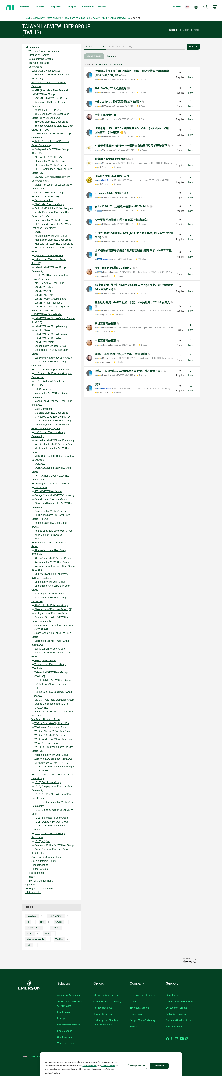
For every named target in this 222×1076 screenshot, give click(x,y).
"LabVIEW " (32, 916)
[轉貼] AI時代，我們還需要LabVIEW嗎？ (118, 101)
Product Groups (39, 865)
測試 (97, 384)
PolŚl (37, 538)
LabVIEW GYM (42, 291)
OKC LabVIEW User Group (49, 192)
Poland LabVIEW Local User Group (53, 530)
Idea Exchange (36, 873)
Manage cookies (137, 1066)
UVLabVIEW (41, 707)
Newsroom (136, 1014)
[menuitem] (25, 7)
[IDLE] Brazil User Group (47, 782)
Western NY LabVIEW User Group (52, 731)
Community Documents (40, 59)
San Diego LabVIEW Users (49, 593)
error (42, 922)
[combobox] (145, 47)
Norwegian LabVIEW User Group (52, 483)
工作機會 (59, 939)
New (190, 77)
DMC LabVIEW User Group (49, 204)
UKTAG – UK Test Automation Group (54, 700)
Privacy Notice (90, 1065)
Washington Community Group (50, 727)
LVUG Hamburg (42, 389)
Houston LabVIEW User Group (50, 236)
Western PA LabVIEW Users (49, 735)
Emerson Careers (139, 1007)
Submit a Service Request (180, 1020)
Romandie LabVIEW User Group (51, 562)
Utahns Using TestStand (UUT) (51, 703)
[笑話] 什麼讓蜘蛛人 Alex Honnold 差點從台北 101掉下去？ (129, 370)
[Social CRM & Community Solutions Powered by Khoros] (189, 960)
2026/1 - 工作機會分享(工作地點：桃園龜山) (121, 353)
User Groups (54, 17)
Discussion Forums (38, 55)
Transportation (65, 1043)
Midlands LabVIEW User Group (51, 412)
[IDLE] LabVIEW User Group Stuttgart (54, 766)
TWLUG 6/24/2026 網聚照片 (111, 88)
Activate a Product (176, 1014)
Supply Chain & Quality (142, 1020)
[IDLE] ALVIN (41, 770)
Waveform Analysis (35, 939)
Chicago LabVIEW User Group (50, 161)
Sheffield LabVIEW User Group (51, 605)
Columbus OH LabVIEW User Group (54, 845)
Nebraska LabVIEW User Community (54, 440)
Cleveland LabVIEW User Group (51, 165)
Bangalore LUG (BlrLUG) (47, 110)
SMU (46, 933)
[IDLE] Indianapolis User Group (51, 817)
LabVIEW (56, 927)
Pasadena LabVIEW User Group (51, 511)
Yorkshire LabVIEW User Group (51, 755)
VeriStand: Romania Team (45, 719)
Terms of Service (102, 1014)
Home (28, 17)
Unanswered (116, 64)
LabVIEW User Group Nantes (50, 298)
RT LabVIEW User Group (48, 491)
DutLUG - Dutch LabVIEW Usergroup (54, 208)
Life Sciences (64, 1030)
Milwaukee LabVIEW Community (52, 416)
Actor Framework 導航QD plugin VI (114, 267)
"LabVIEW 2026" (56, 916)
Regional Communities (40, 888)
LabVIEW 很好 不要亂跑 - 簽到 (112, 176)
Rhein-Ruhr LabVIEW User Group (52, 558)
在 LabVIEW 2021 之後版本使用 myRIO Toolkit (121, 206)
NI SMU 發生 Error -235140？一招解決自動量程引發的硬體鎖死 (131, 145)
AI (28, 922)
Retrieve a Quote (102, 1007)
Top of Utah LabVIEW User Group (52, 680)
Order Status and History (107, 1001)
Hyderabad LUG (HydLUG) (48, 255)
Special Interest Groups (43, 861)
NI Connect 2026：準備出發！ (112, 193)
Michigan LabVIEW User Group (51, 613)
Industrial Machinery (68, 1024)
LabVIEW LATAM (43, 295)
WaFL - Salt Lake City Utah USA (51, 723)
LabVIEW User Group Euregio (50, 334)
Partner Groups (39, 869)
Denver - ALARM (43, 200)
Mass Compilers (43, 409)
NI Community (33, 47)
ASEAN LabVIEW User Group (50, 98)
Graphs (58, 922)
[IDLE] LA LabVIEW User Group (51, 821)
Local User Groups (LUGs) (77, 17)
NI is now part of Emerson (143, 995)
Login (186, 30)
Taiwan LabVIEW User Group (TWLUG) (111, 17)
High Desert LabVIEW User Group (52, 239)
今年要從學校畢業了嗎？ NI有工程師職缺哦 (121, 219)
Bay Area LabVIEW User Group (51, 122)
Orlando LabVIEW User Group (50, 499)
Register (173, 30)
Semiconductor (65, 1037)
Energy (61, 1018)
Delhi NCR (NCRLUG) (46, 196)
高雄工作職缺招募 (106, 323)
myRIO (30, 933)
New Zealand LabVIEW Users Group (54, 444)
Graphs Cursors (34, 927)
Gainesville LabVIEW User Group (52, 220)
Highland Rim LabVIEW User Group (53, 243)
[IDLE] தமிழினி (42, 841)
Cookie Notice (108, 1065)
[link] (94, 56)
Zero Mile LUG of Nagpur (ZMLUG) (53, 759)
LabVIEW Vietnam (44, 342)
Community (39, 17)
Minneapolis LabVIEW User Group (52, 420)
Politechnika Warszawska (48, 534)
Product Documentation (179, 1001)
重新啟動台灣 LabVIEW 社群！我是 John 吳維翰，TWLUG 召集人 (133, 302)
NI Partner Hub (33, 892)
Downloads (172, 995)
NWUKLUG (40, 487)
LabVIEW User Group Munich (50, 338)
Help (196, 30)
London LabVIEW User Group (50, 346)
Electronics (63, 1012)
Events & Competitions (40, 880)
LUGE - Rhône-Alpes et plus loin (51, 369)
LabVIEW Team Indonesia (48, 302)
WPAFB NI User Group (46, 743)
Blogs (31, 876)
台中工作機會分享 (106, 114)
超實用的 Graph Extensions (110, 158)
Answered (101, 64)
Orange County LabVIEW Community (54, 495)
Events (133, 1026)
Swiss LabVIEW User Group (49, 648)
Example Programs (38, 63)
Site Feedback (174, 1026)
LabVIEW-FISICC (43, 287)
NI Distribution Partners (106, 995)
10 (191, 386)
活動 (29, 945)
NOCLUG (39, 464)
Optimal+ (30, 884)
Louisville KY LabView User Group (53, 357)
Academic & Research (69, 995)
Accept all (159, 1066)
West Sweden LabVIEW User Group (53, 739)
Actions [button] (110, 56)
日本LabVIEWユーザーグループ (51, 762)
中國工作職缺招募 (106, 340)
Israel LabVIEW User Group (49, 283)
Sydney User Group (45, 660)
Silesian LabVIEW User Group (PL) (53, 609)
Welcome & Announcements (43, 51)
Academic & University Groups (47, 857)
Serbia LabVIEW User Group (49, 582)
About (133, 1001)
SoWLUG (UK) (42, 629)
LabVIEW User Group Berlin (46, 314)
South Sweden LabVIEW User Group (54, 625)
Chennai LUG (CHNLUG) (48, 157)
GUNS (38, 232)
